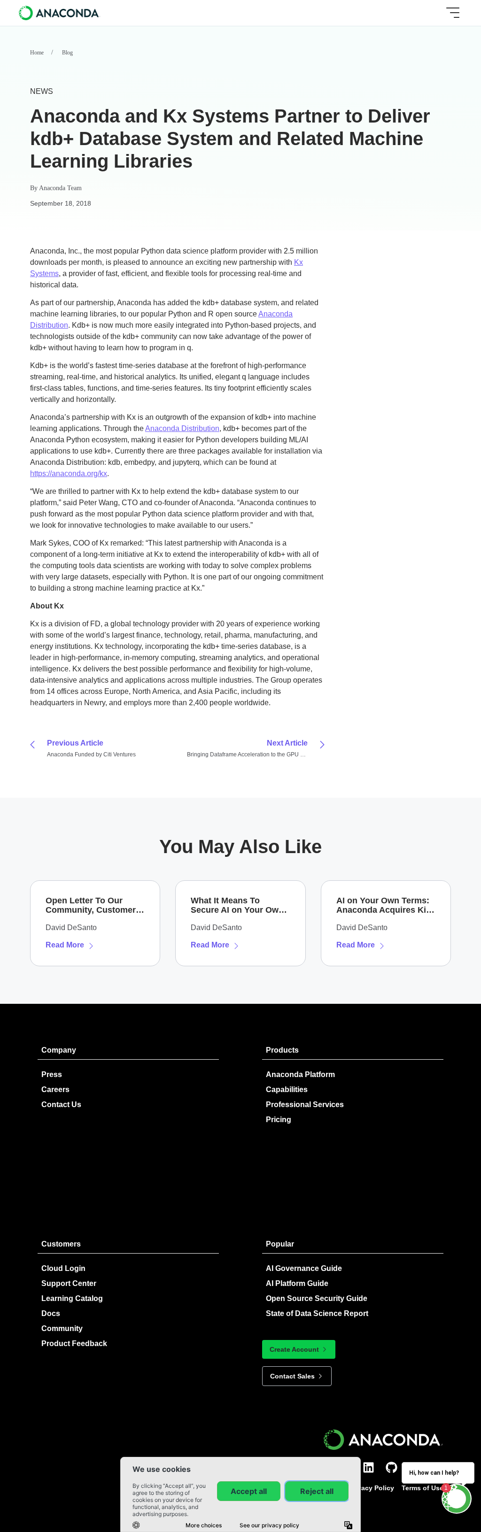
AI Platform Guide (297, 1283)
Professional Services (305, 1105)
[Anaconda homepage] (60, 13)
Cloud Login (63, 1268)
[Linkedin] (368, 1467)
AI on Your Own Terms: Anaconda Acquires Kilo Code (385, 905)
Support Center (68, 1283)
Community (62, 1328)
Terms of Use (422, 1488)
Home (37, 52)
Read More (65, 945)
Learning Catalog (72, 1298)
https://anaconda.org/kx (68, 473)
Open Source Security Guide (316, 1298)
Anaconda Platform (300, 1074)
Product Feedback (74, 1343)
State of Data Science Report (317, 1313)
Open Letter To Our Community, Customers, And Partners (94, 905)
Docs (50, 1313)
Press (51, 1074)
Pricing (278, 1120)
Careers (55, 1089)
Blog (67, 52)
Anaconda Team (60, 188)
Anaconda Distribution (182, 428)
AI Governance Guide (304, 1268)
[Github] (391, 1467)
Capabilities (287, 1089)
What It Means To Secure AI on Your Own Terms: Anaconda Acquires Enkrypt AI (237, 905)
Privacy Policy (371, 1488)
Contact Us (61, 1105)
